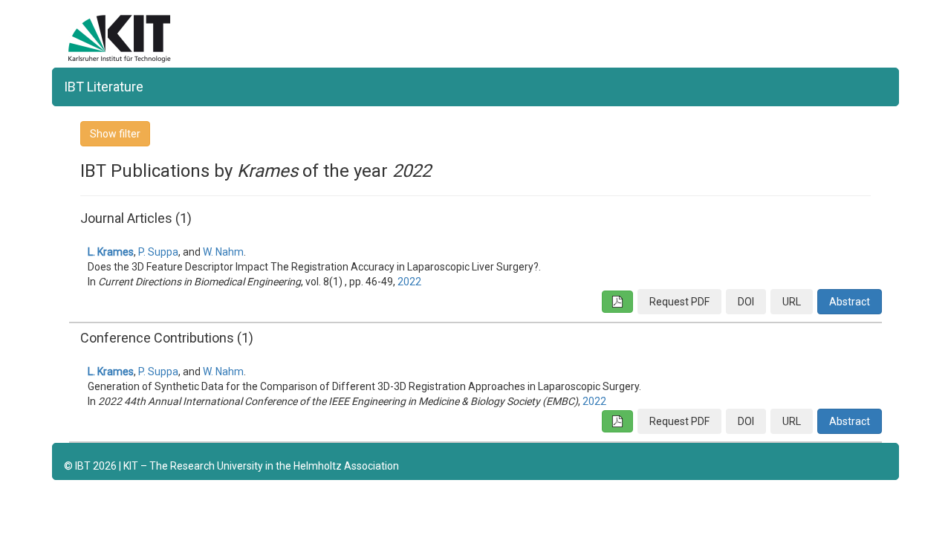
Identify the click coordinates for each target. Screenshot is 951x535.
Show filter (115, 134)
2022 (409, 282)
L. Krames (111, 252)
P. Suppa (158, 252)
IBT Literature (103, 86)
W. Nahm (223, 252)
